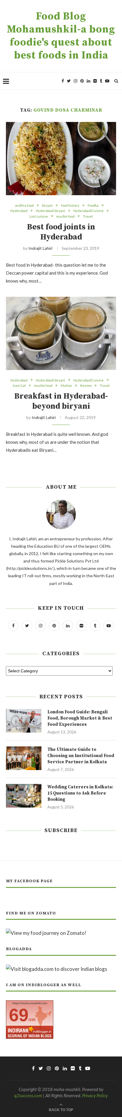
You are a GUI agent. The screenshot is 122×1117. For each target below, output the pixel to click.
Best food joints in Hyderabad (61, 232)
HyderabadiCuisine (88, 211)
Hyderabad (19, 211)
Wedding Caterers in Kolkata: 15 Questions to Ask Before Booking (80, 793)
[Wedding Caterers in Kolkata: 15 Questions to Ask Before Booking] (23, 796)
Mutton (66, 385)
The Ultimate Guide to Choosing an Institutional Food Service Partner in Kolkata (80, 756)
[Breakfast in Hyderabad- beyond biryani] (61, 333)
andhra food (24, 205)
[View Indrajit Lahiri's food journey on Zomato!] (46, 933)
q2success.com (28, 1095)
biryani (47, 205)
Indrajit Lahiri (40, 248)
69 (18, 1015)
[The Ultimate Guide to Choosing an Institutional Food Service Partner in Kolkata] (23, 758)
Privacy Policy (95, 1095)
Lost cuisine (38, 216)
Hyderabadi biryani (50, 211)
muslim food (65, 216)
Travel (88, 216)
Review (86, 385)
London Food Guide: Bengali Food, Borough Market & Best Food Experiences (79, 718)
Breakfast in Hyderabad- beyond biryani (61, 401)
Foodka (93, 205)
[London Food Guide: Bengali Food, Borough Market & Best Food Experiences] (23, 721)
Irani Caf (19, 385)
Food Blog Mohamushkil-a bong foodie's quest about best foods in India (61, 36)
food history (70, 205)
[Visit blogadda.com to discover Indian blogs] (56, 969)
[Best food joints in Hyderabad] (61, 158)
